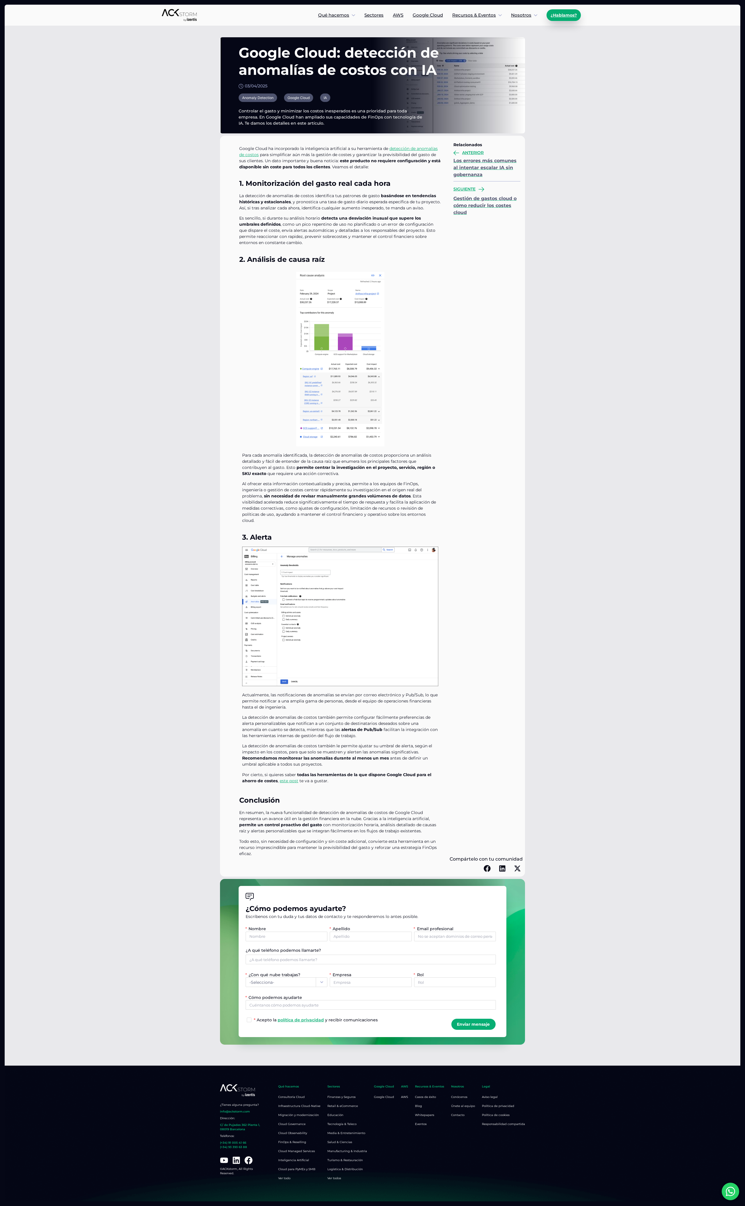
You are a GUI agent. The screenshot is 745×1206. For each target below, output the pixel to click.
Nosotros (521, 15)
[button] (487, 868)
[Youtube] (224, 1160)
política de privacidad (301, 1020)
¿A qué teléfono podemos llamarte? (283, 950)
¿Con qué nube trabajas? (274, 975)
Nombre (257, 929)
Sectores (374, 15)
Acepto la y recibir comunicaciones (316, 1020)
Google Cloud (428, 15)
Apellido (341, 929)
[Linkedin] (236, 1160)
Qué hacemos (333, 15)
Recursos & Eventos (474, 15)
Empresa (342, 975)
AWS (398, 15)
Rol (420, 975)
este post (289, 780)
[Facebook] (248, 1160)
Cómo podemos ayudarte (275, 997)
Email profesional (435, 929)
